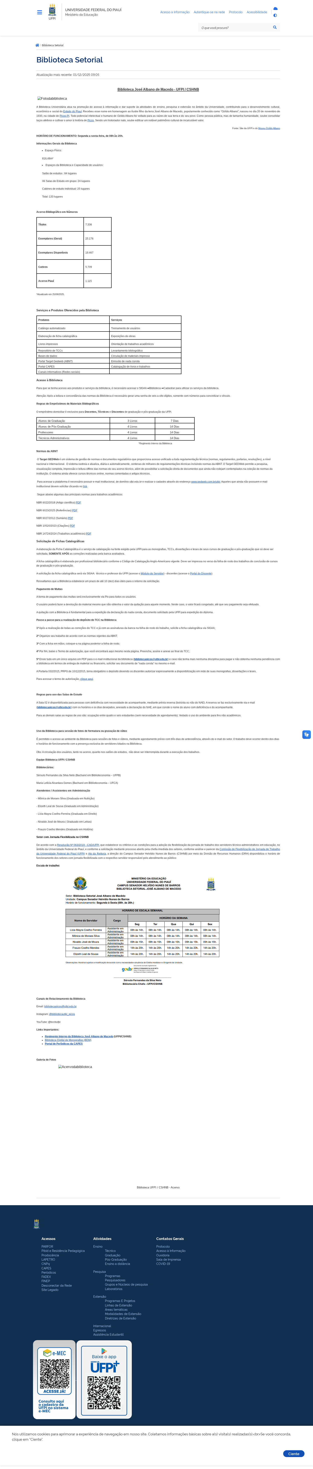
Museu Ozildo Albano (269, 128)
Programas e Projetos (120, 1301)
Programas (112, 1276)
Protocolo (163, 1246)
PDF (78, 502)
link (85, 486)
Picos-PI (64, 115)
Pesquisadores (115, 1280)
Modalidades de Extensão (123, 1314)
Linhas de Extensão (118, 1305)
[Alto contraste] (274, 15)
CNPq (46, 1263)
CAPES (46, 1268)
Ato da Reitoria (97, 853)
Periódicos (49, 1272)
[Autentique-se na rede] (274, 8)
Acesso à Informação (170, 1250)
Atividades (102, 1238)
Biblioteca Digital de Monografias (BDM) (68, 1040)
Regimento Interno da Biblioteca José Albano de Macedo (79, 1036)
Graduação (112, 1255)
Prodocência (50, 1255)
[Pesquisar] (274, 27)
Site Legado (50, 1289)
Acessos (48, 1238)
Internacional (102, 1326)
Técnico (110, 1250)
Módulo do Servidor (152, 573)
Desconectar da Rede (57, 1285)
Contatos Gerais (170, 1238)
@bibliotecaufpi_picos (62, 1014)
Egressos (99, 1330)
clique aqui (86, 679)
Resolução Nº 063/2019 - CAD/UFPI (78, 844)
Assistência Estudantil (108, 1334)
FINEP (46, 1281)
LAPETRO (48, 1259)
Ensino (97, 1246)
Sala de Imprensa (168, 1259)
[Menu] (39, 12)
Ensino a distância (117, 1263)
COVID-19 (163, 1263)
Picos (91, 120)
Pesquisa (99, 1271)
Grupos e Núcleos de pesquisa (126, 1284)
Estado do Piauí (72, 111)
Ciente (293, 1453)
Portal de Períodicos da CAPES (64, 1043)
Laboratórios (113, 1289)
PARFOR (47, 1246)
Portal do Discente (200, 573)
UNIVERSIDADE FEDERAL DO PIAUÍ (93, 9)
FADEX (46, 1276)
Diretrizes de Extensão (120, 1318)
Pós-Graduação (116, 1259)
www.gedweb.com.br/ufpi (205, 481)
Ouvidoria (162, 1255)
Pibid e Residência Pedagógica (63, 1250)
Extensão (99, 1296)
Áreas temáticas (116, 1309)
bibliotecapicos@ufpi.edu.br (151, 659)
